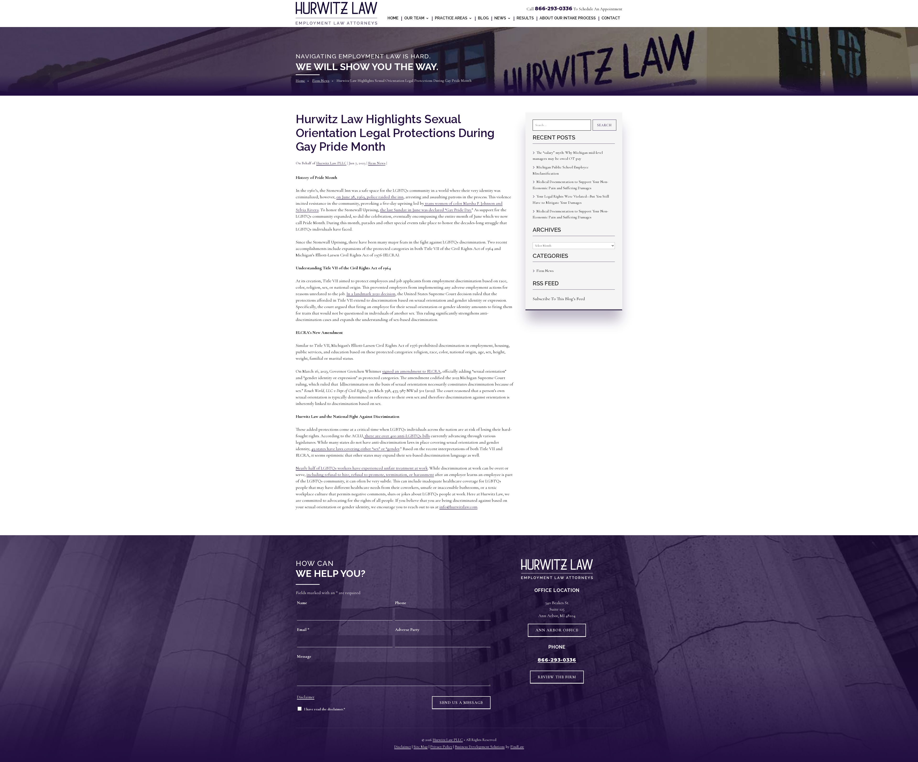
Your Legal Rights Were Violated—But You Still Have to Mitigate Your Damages (571, 199)
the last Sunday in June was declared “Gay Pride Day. (426, 209)
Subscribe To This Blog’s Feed (559, 298)
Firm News (376, 163)
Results (525, 18)
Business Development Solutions (480, 746)
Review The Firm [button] (557, 676)
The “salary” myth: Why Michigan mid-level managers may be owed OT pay (568, 155)
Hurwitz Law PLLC (331, 163)
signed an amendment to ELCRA (411, 371)
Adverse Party (407, 629)
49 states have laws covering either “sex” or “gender (355, 448)
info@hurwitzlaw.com (458, 506)
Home (393, 18)
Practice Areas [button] (451, 18)
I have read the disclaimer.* (324, 709)
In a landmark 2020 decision (370, 293)
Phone (400, 602)
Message (304, 656)
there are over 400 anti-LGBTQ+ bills (397, 435)
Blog (483, 18)
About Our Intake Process (568, 18)
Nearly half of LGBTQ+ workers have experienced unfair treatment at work (362, 468)
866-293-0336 (553, 8)
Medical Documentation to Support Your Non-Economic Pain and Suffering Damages (570, 184)
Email (303, 629)
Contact (610, 18)
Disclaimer (305, 697)
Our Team (414, 18)
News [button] (500, 18)
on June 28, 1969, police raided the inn (370, 196)
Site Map (421, 746)
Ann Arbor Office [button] (557, 630)
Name (302, 602)
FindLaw (517, 746)
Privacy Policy (441, 746)
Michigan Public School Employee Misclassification (561, 170)
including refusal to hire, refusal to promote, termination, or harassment (370, 474)
